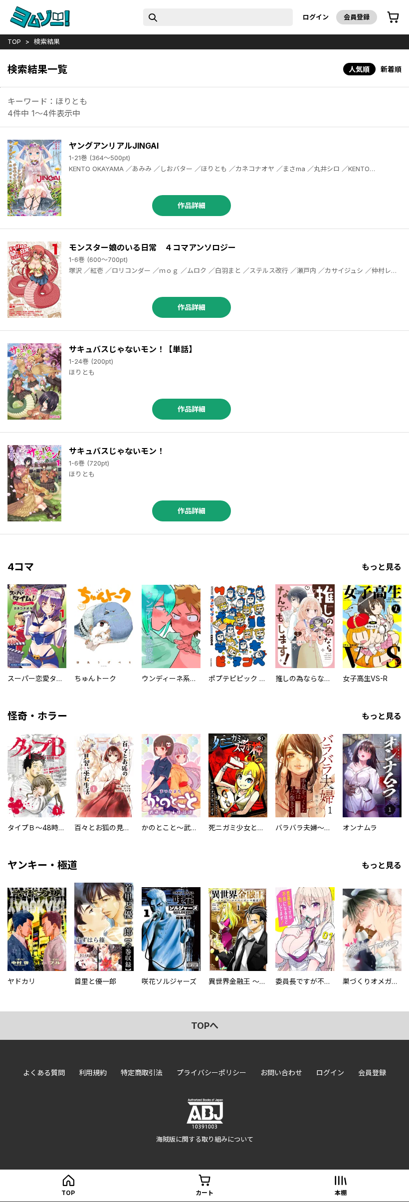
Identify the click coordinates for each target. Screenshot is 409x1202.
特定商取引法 (142, 1072)
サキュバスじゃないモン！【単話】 (133, 349)
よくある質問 (44, 1072)
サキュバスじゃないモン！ (117, 451)
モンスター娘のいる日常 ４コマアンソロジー (152, 247)
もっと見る (382, 567)
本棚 (341, 1193)
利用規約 (93, 1072)
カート (204, 1193)
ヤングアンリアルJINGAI (114, 146)
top (14, 41)
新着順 (391, 69)
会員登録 (357, 17)
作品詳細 (191, 205)
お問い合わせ (281, 1072)
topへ (204, 1025)
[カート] (393, 17)
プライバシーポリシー (211, 1072)
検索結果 (47, 41)
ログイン (316, 17)
